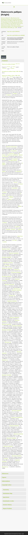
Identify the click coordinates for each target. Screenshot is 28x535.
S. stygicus (8, 94)
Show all (3, 57)
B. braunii (20, 183)
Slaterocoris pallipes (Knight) (8, 64)
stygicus (20, 229)
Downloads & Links (8, 501)
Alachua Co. (17, 269)
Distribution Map (7, 493)
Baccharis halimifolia (14, 253)
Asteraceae (11, 153)
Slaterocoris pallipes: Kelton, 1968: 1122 (11, 75)
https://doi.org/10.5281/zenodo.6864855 (16, 35)
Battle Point (20, 236)
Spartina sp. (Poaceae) (7, 268)
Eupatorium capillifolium (12, 154)
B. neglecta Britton (13, 160)
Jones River (7, 265)
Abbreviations (6, 481)
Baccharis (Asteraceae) (11, 146)
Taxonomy (6, 489)
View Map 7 (12, 68)
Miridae (19, 206)
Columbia (6, 458)
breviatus (13, 229)
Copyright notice (6, 485)
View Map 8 (11, 197)
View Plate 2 (4, 68)
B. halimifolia (14, 150)
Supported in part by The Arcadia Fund (11, 533)
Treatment (5, 60)
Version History (7, 504)
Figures (4, 477)
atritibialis (8, 229)
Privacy (19, 533)
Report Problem (7, 508)
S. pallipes (14, 93)
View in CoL (18, 63)
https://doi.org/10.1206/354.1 (13, 31)
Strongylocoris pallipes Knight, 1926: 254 (11, 71)
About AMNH (14, 240)
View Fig (8, 66)
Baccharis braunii (6, 249)
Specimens (6, 497)
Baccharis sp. (17, 288)
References (5, 473)
